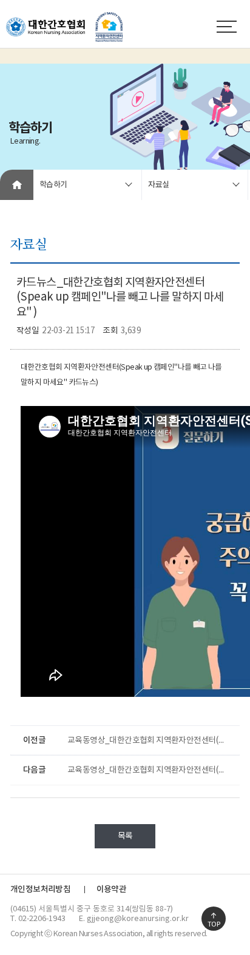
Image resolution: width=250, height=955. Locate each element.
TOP (214, 924)
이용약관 (111, 889)
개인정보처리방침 (40, 889)
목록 (125, 836)
